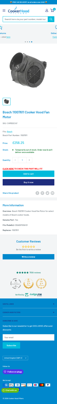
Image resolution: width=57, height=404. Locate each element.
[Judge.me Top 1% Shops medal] (28, 283)
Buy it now (28, 182)
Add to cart (28, 173)
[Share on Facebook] (37, 193)
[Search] (51, 19)
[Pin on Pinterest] (42, 193)
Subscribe (11, 345)
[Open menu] (4, 10)
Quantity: (7, 160)
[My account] (46, 10)
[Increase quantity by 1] (29, 160)
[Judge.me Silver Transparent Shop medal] (15, 283)
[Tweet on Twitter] (47, 193)
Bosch (9, 131)
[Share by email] (52, 193)
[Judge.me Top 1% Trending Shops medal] (41, 283)
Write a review (28, 256)
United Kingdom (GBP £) (13, 358)
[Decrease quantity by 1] (15, 160)
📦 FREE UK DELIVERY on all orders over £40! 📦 (28, 2)
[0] (52, 10)
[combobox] (25, 19)
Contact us (31, 37)
